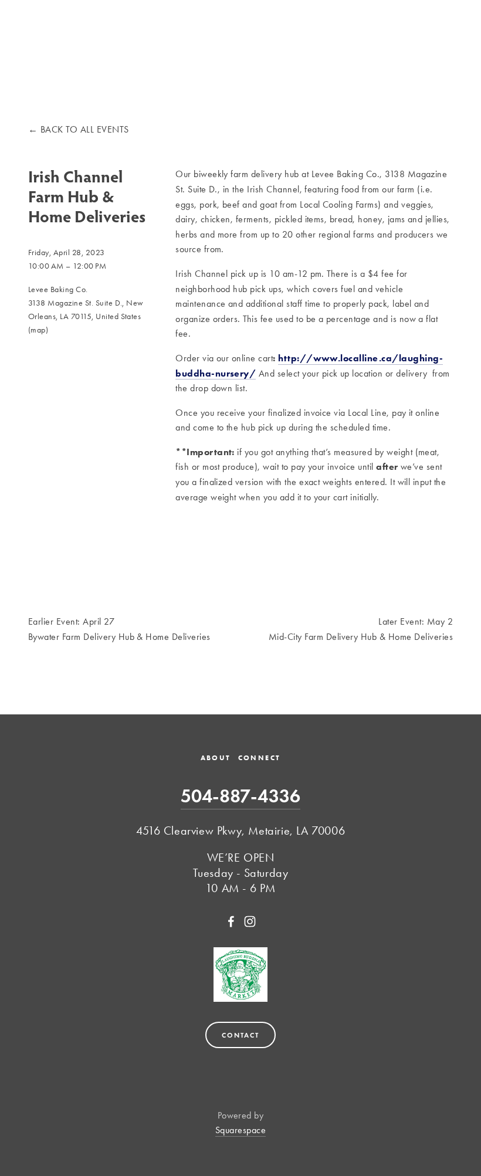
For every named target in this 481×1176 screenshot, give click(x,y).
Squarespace (240, 1130)
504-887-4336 (240, 796)
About (216, 757)
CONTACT (240, 1035)
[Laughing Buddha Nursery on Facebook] (231, 921)
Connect (259, 757)
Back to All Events (84, 129)
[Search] (32, 25)
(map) (38, 330)
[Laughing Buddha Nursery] (250, 921)
